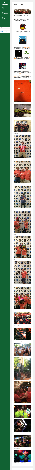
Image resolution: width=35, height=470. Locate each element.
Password (2, 29)
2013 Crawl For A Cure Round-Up (5, 13)
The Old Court (19, 57)
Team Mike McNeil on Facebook (22, 34)
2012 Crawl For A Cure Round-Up (5, 15)
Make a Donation (3, 20)
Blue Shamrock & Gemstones (23, 70)
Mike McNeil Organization (5, 3)
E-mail (1, 27)
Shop (2, 9)
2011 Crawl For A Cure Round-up (5, 17)
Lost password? (5, 31)
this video (20, 73)
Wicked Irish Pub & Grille (25, 75)
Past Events (3, 10)
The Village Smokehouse (19, 75)
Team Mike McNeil (3, 8)
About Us (3, 7)
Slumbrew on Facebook (26, 47)
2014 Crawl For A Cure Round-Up (4, 12)
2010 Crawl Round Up (4, 18)
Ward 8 (19, 76)
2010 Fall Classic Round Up (4, 19)
